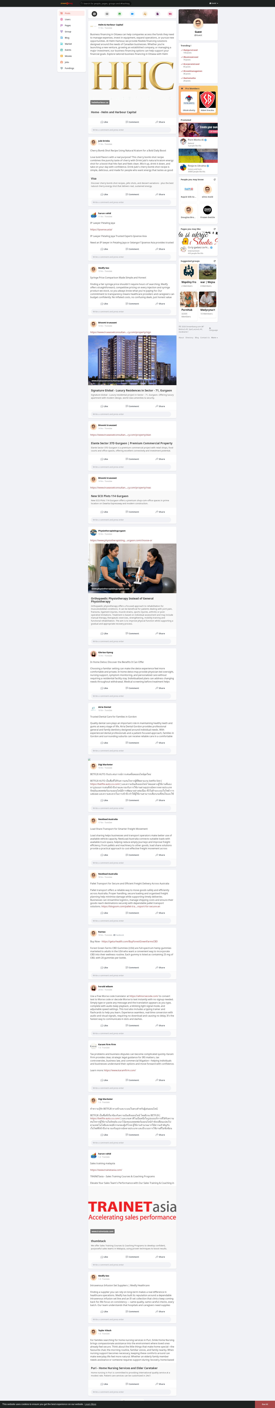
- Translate (108, 28)
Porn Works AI (196, 139)
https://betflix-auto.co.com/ (105, 784)
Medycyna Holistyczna (211, 310)
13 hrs (100, 271)
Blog (197, 338)
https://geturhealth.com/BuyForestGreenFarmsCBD (130, 941)
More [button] (213, 337)
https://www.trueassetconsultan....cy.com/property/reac (120, 487)
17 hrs (100, 822)
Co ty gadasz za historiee (198, 247)
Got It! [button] (265, 1404)
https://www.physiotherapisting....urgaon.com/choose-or (121, 540)
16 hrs (100, 710)
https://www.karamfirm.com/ (120, 1070)
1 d (99, 1047)
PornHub (186, 310)
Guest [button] (214, 3)
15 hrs (100, 534)
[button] (105, 3)
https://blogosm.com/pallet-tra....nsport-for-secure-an (130, 906)
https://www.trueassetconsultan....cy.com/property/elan (120, 434)
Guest (198, 31)
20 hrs (100, 990)
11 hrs (100, 28)
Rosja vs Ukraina (197, 165)
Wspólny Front (190, 282)
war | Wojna (207, 282)
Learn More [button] (90, 1404)
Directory (189, 338)
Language (213, 330)
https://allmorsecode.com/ (143, 996)
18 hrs (100, 877)
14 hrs (100, 326)
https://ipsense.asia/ (101, 229)
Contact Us (205, 338)
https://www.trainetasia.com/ (106, 1169)
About (181, 338)
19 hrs (100, 935)
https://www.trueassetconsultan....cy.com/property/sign (120, 332)
